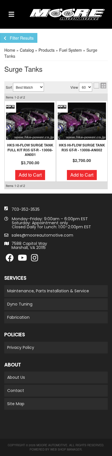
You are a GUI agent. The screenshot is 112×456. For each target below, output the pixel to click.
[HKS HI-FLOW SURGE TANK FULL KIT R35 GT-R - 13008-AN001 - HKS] (10, 106)
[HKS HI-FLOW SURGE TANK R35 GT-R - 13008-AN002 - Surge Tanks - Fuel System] (82, 121)
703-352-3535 (25, 209)
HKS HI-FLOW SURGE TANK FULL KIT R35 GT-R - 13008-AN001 (30, 150)
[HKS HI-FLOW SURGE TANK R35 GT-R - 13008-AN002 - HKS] (62, 106)
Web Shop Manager (66, 449)
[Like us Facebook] (10, 259)
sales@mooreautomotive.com (42, 235)
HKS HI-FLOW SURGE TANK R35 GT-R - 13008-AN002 (82, 147)
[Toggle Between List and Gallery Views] (100, 85)
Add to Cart (30, 174)
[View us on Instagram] (34, 259)
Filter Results (20, 38)
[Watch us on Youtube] (22, 259)
